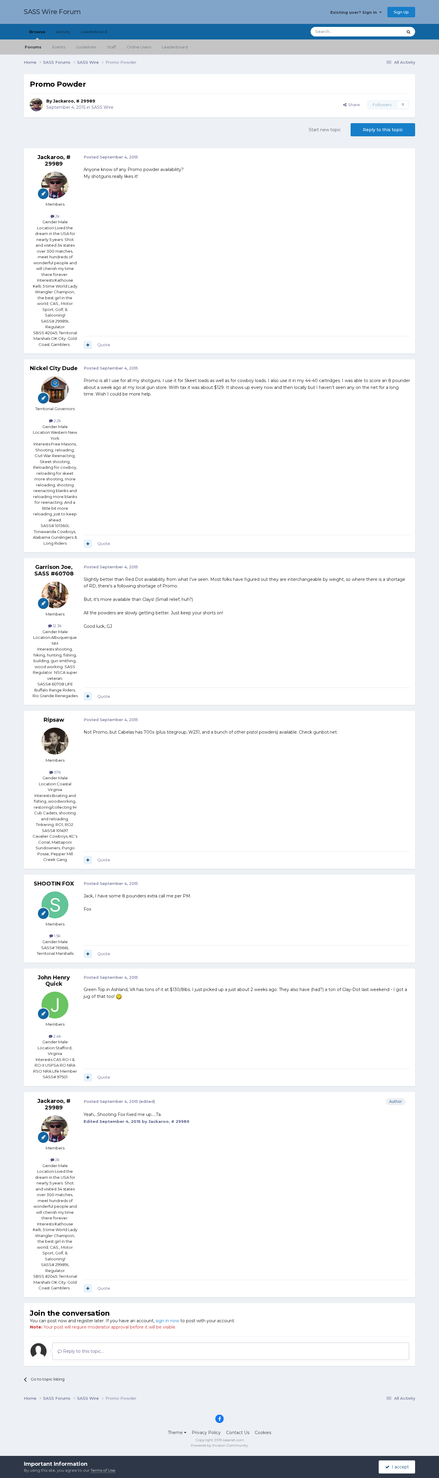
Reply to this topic (383, 129)
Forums (33, 47)
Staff (111, 47)
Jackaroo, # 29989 (74, 101)
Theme (176, 1432)
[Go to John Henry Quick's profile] (55, 1005)
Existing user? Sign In (354, 12)
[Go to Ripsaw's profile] (55, 741)
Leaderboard (175, 47)
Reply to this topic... (83, 1351)
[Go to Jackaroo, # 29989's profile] (36, 104)
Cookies (263, 1432)
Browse (37, 31)
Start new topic (325, 129)
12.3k (57, 625)
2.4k (57, 1036)
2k (57, 216)
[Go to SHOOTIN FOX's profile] (55, 904)
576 (57, 772)
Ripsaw (54, 720)
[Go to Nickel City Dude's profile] (55, 389)
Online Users (139, 47)
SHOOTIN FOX (54, 883)
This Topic (385, 31)
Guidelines (86, 47)
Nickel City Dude (54, 368)
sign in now (167, 1320)
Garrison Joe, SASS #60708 (53, 570)
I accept (399, 1467)
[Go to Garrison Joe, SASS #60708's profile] (55, 594)
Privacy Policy (206, 1432)
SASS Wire (102, 107)
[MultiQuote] (88, 345)
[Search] (408, 31)
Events (58, 47)
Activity (63, 31)
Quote (103, 344)
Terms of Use (102, 1470)
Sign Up (401, 12)
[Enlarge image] (119, 996)
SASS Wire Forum (52, 12)
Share (353, 104)
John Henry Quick (54, 980)
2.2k (57, 420)
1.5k (57, 935)
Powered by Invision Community (219, 1445)
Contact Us (237, 1432)
